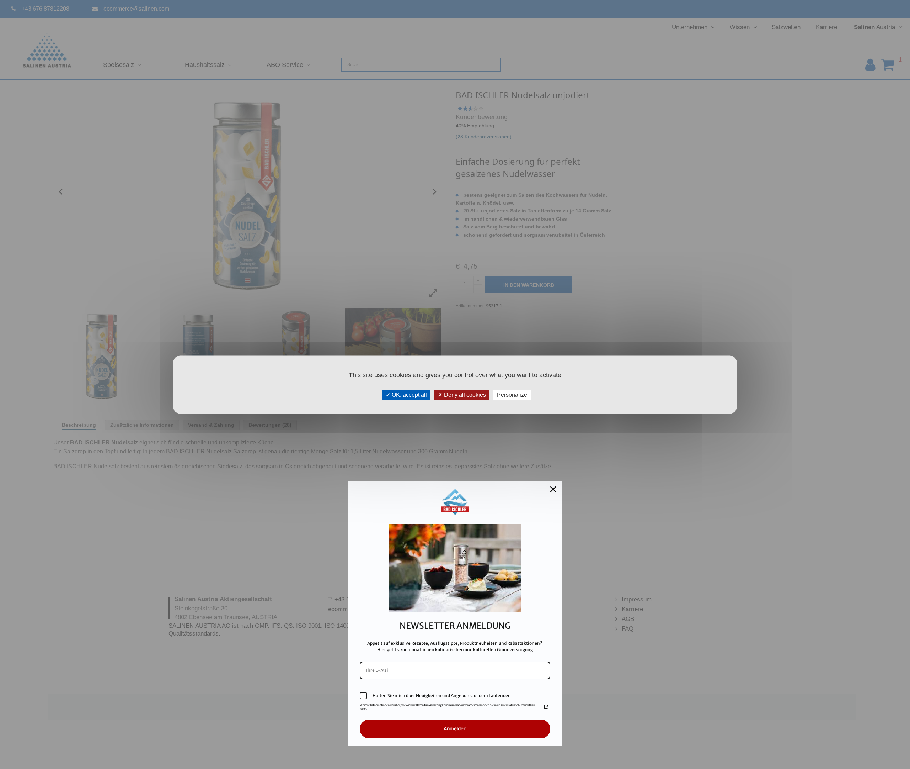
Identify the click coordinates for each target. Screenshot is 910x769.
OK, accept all (408, 395)
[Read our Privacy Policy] (546, 706)
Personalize (512, 395)
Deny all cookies (464, 395)
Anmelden (455, 729)
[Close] (553, 489)
